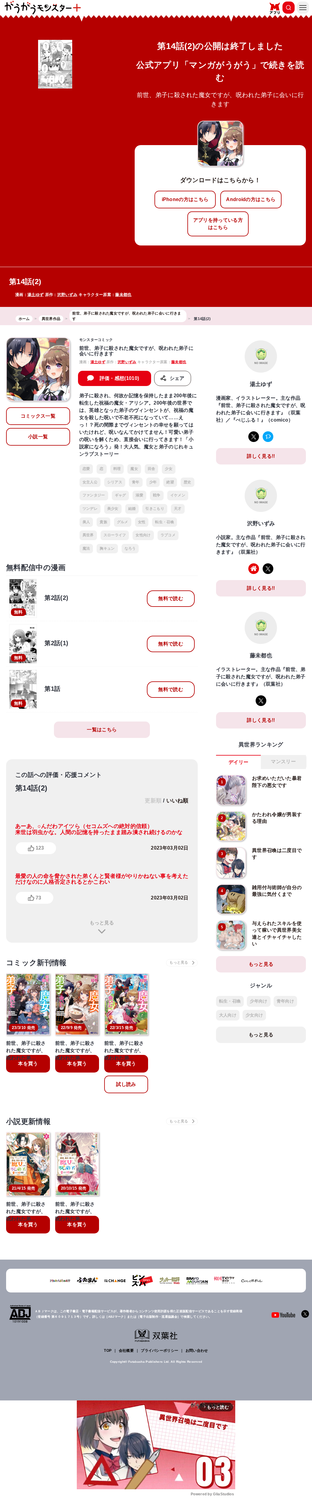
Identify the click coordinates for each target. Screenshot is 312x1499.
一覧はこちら (102, 729)
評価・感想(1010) (119, 378)
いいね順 (177, 801)
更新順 (153, 801)
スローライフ (115, 535)
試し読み (126, 1084)
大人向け (227, 1015)
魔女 (134, 469)
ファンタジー (94, 495)
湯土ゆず (35, 294)
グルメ (122, 522)
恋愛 (86, 469)
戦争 (157, 495)
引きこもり (154, 508)
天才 (178, 508)
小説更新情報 (28, 1121)
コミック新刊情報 (36, 962)
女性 (142, 522)
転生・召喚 (164, 522)
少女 (168, 469)
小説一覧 (38, 436)
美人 (86, 522)
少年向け (258, 1001)
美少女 (113, 508)
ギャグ (120, 495)
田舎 (151, 469)
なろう (130, 548)
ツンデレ (90, 508)
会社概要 (126, 1350)
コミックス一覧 (38, 416)
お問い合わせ (197, 1350)
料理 (117, 469)
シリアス (114, 482)
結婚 (132, 508)
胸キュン (107, 548)
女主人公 (90, 482)
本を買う (28, 1063)
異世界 (88, 535)
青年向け (285, 1001)
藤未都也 (123, 294)
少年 (153, 482)
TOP (108, 1350)
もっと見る (102, 922)
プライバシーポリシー (159, 1350)
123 (40, 847)
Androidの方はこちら (250, 199)
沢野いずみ (67, 294)
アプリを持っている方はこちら (218, 223)
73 (38, 897)
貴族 (103, 522)
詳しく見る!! (261, 456)
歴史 (187, 482)
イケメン (177, 495)
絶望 (170, 482)
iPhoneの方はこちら (185, 199)
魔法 (86, 548)
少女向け (254, 1015)
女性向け (143, 535)
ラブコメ (168, 535)
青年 (136, 482)
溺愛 (139, 495)
